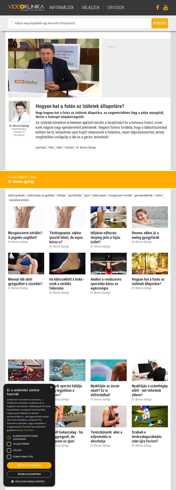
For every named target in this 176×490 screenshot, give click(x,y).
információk (61, 7)
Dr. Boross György (86, 147)
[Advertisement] (136, 72)
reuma (158, 195)
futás (51, 147)
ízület (59, 147)
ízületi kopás (99, 195)
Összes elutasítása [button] (29, 474)
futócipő (69, 147)
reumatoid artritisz (19, 200)
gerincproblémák (144, 195)
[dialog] (29, 435)
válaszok (91, 7)
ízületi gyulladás (16, 195)
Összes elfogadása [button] (29, 465)
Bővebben (29, 430)
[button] (29, 481)
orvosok (115, 7)
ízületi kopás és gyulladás (41, 195)
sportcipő (41, 147)
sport (87, 195)
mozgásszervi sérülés (120, 195)
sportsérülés (75, 195)
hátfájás (61, 195)
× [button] (51, 387)
